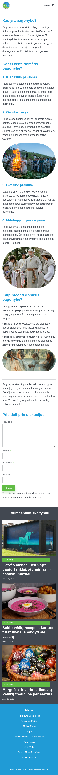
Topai (29, 731)
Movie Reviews (29, 757)
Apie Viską (8, 560)
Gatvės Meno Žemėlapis (29, 752)
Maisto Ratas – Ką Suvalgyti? (29, 736)
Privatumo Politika (29, 721)
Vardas (6, 450)
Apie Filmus (29, 742)
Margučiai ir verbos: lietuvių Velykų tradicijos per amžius (27, 692)
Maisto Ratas (29, 726)
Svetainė (6, 474)
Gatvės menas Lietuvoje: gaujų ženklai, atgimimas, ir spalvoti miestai (26, 569)
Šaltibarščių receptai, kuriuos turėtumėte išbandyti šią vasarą (28, 632)
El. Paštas (8, 462)
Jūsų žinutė (8, 422)
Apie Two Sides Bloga (29, 716)
